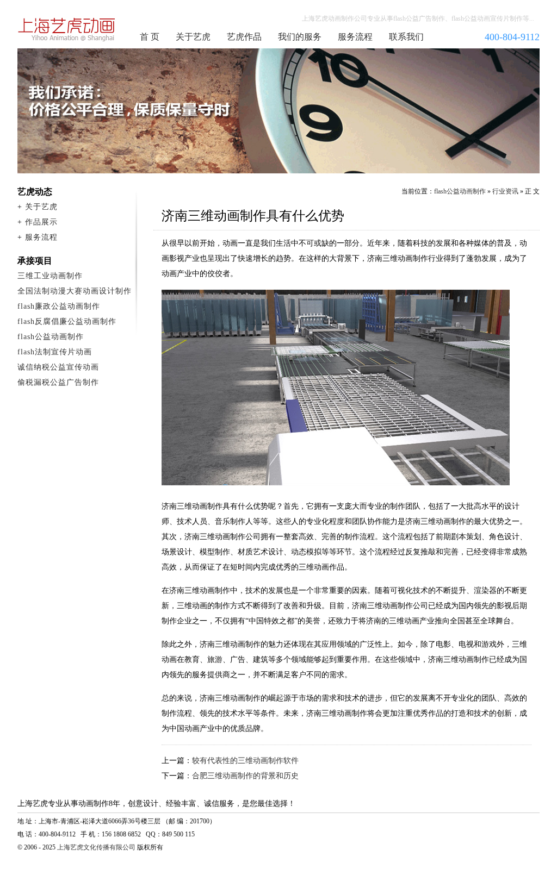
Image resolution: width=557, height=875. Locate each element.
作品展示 (41, 222)
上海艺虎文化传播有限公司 (96, 847)
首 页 (149, 36)
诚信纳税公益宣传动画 (58, 367)
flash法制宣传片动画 (54, 352)
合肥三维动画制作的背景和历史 (245, 776)
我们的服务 (299, 36)
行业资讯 (505, 191)
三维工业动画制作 (50, 276)
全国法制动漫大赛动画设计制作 (74, 291)
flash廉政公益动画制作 (58, 306)
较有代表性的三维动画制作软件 (245, 761)
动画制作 (66, 29)
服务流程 (355, 36)
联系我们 (406, 36)
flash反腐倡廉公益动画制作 (66, 321)
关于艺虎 (193, 36)
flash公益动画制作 (460, 191)
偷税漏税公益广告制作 (58, 382)
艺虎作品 (244, 36)
